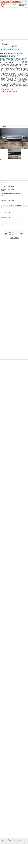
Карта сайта (16, 839)
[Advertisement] (14, 24)
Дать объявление (5, 1)
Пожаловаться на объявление (9, 91)
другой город (22, 5)
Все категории (10, 48)
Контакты (10, 839)
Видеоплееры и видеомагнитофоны (10, 49)
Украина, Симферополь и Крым (19, 59)
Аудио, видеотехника (20, 48)
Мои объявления (16, 1)
